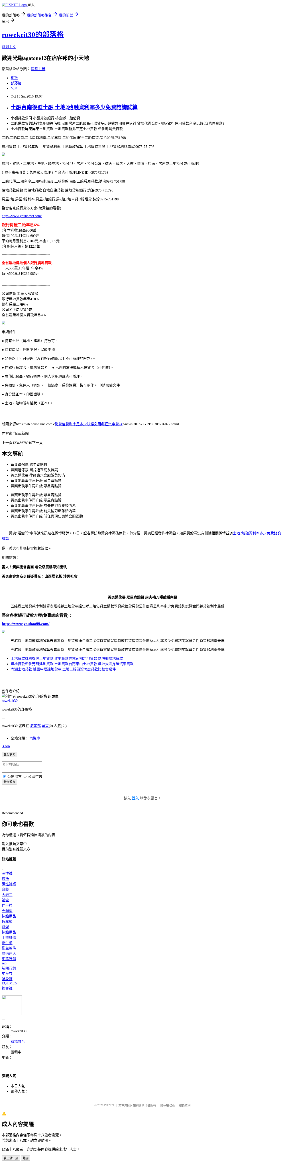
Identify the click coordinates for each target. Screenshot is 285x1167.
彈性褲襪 (9, 884)
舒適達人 (9, 953)
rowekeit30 (10, 701)
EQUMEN (9, 983)
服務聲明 (185, 1105)
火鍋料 (7, 911)
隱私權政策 (167, 1105)
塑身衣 (7, 974)
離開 (25, 1158)
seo (4, 963)
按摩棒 (7, 921)
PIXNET (109, 1105)
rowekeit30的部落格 (33, 35)
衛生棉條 (9, 948)
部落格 (16, 83)
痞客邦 (35, 726)
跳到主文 (9, 47)
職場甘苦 (38, 69)
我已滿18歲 (11, 1158)
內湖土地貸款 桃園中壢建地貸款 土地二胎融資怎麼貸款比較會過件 (63, 669)
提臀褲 (7, 988)
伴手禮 (7, 905)
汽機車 (34, 738)
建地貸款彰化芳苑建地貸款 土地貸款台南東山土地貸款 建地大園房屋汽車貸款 (72, 664)
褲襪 (5, 879)
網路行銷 (9, 959)
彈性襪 (7, 873)
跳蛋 (5, 927)
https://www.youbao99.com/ (22, 216)
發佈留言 (9, 782)
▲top (6, 746)
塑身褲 (7, 979)
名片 (14, 88)
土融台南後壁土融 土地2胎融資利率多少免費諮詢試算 (74, 107)
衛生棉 (7, 943)
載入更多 (9, 754)
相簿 (14, 78)
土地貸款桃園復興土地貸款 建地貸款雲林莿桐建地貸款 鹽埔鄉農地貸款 (67, 658)
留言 (45, 726)
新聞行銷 (9, 968)
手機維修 (9, 937)
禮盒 (5, 900)
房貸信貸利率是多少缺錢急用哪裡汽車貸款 (88, 424)
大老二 (7, 895)
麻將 (5, 889)
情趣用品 (9, 916)
